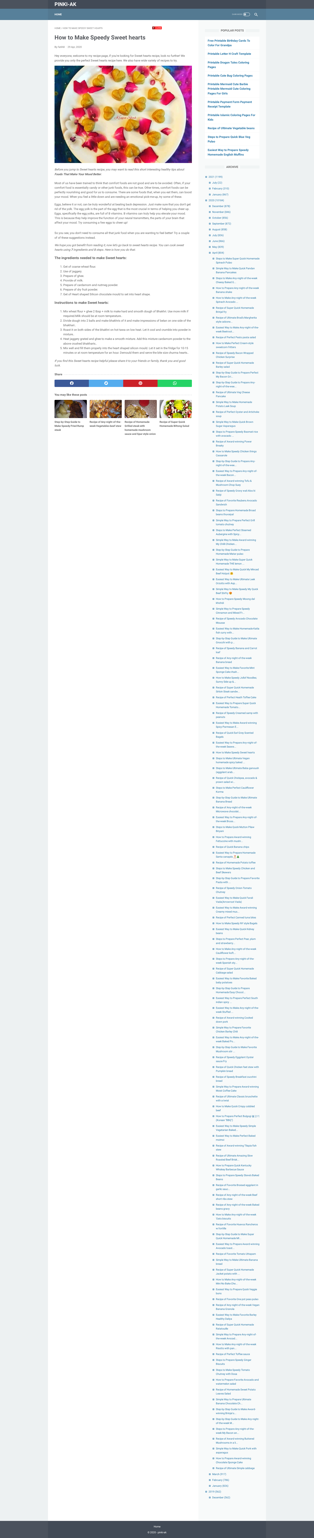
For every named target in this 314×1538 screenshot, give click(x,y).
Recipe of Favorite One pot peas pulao (237, 1299)
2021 (216, 176)
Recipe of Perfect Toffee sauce (233, 1354)
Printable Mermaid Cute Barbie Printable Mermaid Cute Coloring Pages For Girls (229, 88)
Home (58, 14)
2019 (215, 1491)
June (218, 241)
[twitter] (106, 383)
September (221, 223)
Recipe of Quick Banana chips (232, 846)
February (220, 188)
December (221, 206)
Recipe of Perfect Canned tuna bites (236, 917)
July (217, 182)
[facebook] (72, 383)
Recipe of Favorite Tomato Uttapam (236, 1253)
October (220, 217)
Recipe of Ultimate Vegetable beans (231, 128)
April (218, 252)
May (218, 246)
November (221, 211)
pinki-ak (65, 4)
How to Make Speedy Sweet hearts (235, 752)
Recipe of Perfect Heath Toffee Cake (236, 697)
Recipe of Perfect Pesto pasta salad (236, 337)
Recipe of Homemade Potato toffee (235, 862)
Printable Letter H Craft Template (229, 53)
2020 (216, 200)
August (219, 229)
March (219, 1474)
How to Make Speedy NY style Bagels (236, 923)
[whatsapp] (175, 383)
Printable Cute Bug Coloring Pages (230, 75)
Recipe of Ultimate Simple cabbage (235, 1468)
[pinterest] (140, 383)
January (220, 194)
